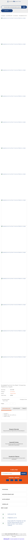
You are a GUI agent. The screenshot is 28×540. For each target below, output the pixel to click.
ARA (24, 7)
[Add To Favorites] (5, 399)
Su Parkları (12, 391)
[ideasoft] (6, 539)
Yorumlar (16, 408)
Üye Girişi (11, 1)
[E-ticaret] (14, 539)
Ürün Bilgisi (6, 408)
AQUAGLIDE (13, 393)
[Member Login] (8, 1)
